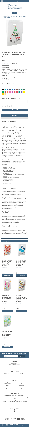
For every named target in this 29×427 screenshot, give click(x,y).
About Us (7, 388)
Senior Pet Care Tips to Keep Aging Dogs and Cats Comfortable (14, 400)
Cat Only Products (8, 15)
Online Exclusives (7, 383)
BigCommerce (8, 425)
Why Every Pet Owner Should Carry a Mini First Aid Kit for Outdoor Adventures (14, 402)
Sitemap (21, 373)
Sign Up (21, 0)
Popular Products (7, 386)
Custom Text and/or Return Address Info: (11, 98)
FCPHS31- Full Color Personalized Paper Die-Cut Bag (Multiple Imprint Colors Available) (21, 298)
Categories (7, 382)
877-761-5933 (6, 1)
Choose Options (7, 275)
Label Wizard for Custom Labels (21, 386)
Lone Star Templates (20, 425)
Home (2, 15)
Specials (7, 385)
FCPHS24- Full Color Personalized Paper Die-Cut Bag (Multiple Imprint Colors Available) (7, 262)
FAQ (21, 388)
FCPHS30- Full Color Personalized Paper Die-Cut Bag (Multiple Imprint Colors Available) (7, 334)
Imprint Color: (5, 87)
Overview (14, 115)
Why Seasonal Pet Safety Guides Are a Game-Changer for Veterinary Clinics (14, 398)
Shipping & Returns (7, 375)
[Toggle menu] (2, 2)
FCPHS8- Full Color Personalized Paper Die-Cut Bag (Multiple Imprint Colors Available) (7, 298)
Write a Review (5, 65)
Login (17, 0)
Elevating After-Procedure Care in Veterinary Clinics (14, 395)
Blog (21, 383)
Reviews (15, 118)
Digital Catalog (21, 385)
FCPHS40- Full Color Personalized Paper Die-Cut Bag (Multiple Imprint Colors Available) (21, 262)
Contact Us (21, 382)
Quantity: (4, 106)
